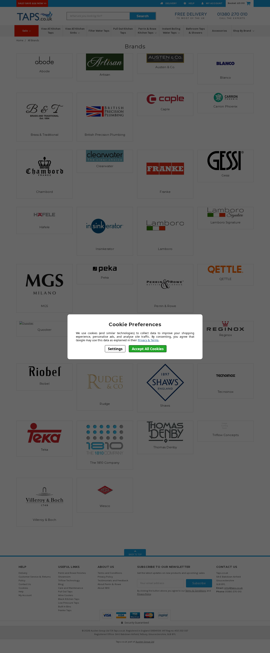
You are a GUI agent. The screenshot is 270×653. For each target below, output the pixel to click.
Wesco (105, 506)
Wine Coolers (65, 595)
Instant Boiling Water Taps (171, 30)
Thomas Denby (165, 447)
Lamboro (165, 249)
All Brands (33, 40)
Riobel (45, 383)
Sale (25, 30)
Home (19, 40)
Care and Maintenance (70, 587)
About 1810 (104, 587)
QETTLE (225, 279)
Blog (61, 584)
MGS (44, 306)
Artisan (105, 74)
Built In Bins (64, 606)
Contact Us (25, 584)
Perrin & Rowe (165, 306)
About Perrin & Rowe (109, 584)
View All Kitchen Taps (50, 30)
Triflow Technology (69, 580)
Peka (105, 277)
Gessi (225, 175)
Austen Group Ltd (145, 641)
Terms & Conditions (195, 591)
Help (191, 3)
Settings (115, 348)
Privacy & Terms (148, 340)
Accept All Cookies (148, 348)
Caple (165, 109)
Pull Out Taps (65, 591)
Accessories (219, 30)
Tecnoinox (225, 392)
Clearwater (104, 166)
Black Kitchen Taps (68, 598)
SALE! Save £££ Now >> (32, 3)
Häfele (44, 227)
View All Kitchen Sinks (75, 30)
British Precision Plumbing (105, 135)
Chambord (44, 192)
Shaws (165, 405)
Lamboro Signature (226, 222)
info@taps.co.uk (233, 587)
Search (143, 16)
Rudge (105, 404)
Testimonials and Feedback (113, 580)
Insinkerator (105, 249)
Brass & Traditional (45, 135)
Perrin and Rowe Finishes (72, 572)
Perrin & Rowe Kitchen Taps (147, 30)
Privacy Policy (105, 576)
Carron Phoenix (225, 106)
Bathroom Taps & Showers (195, 30)
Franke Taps (65, 610)
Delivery (171, 3)
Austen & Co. (165, 67)
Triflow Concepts (225, 435)
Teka (44, 449)
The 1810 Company (104, 463)
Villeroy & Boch (44, 520)
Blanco (225, 77)
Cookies (23, 587)
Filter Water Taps (99, 30)
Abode (44, 71)
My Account (213, 3)
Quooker (44, 330)
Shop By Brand (242, 30)
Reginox (225, 335)
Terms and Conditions (110, 572)
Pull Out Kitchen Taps (123, 30)
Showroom (64, 576)
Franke (165, 192)
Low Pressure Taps (68, 602)
